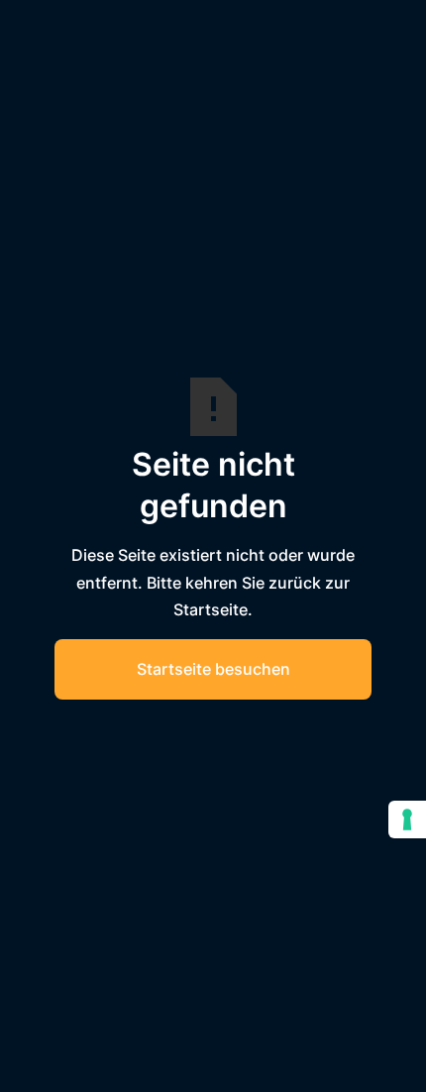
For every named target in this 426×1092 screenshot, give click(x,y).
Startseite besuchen (213, 669)
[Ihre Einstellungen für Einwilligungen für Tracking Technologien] (407, 819)
